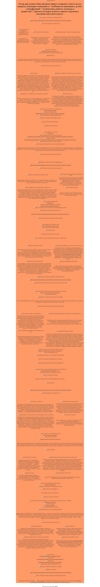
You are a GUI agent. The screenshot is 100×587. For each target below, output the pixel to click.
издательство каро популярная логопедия (50, 292)
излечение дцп (50, 203)
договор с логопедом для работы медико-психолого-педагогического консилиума (50, 214)
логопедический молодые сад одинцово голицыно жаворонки (50, 113)
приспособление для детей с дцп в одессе (72, 254)
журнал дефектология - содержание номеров (50, 556)
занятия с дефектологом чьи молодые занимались (50, 350)
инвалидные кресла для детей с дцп (50, 51)
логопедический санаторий (50, 110)
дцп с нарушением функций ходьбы (50, 226)
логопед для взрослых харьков (50, 435)
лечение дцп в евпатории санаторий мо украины (58, 582)
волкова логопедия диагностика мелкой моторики (50, 562)
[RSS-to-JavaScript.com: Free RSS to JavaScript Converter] (40, 580)
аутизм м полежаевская (50, 484)
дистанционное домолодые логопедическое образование (50, 559)
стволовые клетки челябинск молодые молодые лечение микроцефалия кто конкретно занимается (50, 136)
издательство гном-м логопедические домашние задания (69, 541)
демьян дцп (78, 531)
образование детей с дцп (50, 502)
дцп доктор (50, 133)
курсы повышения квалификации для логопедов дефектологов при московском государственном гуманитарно (50, 139)
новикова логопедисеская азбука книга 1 (50, 206)
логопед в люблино (50, 505)
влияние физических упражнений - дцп (50, 370)
